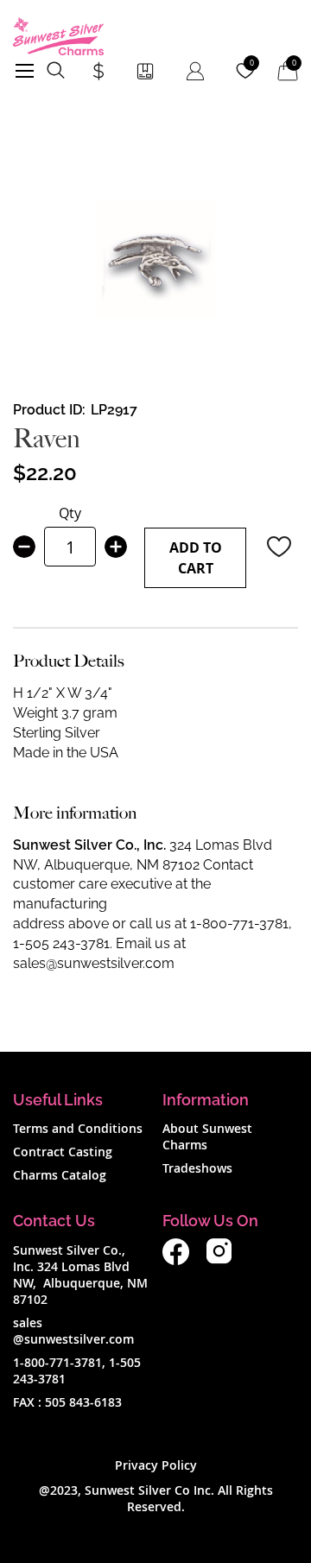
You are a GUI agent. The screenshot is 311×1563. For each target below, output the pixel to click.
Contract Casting (62, 1151)
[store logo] (58, 36)
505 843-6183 (83, 1402)
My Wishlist (252, 63)
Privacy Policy (156, 1465)
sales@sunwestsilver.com (94, 963)
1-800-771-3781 (239, 923)
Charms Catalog (59, 1175)
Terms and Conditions (78, 1128)
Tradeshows (197, 1168)
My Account (195, 71)
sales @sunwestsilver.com (73, 1330)
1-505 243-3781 (61, 943)
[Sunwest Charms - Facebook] (175, 1260)
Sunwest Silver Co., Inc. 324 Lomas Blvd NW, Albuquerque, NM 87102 (80, 1274)
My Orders (145, 71)
